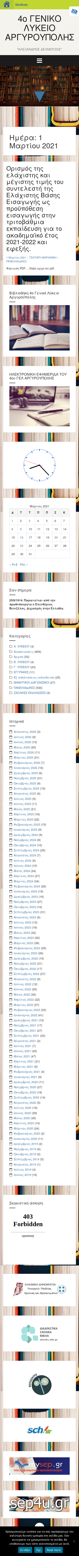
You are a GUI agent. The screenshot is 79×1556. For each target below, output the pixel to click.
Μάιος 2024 (22, 871)
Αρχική (18, 657)
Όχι (38, 1550)
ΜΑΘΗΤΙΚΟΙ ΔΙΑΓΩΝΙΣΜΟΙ (31, 682)
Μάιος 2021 (22, 1056)
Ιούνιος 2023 (22, 927)
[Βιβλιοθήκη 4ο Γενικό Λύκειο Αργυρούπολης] (39, 327)
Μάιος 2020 (22, 1118)
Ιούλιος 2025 (22, 799)
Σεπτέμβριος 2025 (26, 788)
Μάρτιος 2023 (23, 943)
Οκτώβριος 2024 (25, 845)
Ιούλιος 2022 (22, 984)
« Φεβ (13, 564)
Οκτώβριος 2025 (25, 783)
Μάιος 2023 (22, 933)
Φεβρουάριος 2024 (27, 886)
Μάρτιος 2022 (23, 1005)
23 (21, 546)
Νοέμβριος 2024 (25, 840)
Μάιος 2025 (22, 809)
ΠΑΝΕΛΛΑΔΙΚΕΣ (16, 261)
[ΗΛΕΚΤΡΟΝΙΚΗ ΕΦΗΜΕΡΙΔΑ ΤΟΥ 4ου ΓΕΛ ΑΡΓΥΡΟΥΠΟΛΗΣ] (39, 406)
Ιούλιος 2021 (22, 1046)
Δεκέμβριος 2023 (26, 896)
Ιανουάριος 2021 (25, 1077)
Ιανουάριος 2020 (25, 1139)
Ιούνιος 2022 (22, 989)
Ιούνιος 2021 (22, 1051)
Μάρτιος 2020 (23, 1128)
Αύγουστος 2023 (25, 917)
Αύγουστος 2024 (25, 855)
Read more (54, 1550)
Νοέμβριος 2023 (25, 902)
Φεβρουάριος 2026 (27, 763)
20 (56, 537)
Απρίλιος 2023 (24, 938)
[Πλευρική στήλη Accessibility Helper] (74, 11)
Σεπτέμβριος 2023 (26, 912)
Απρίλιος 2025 (24, 814)
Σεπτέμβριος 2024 (26, 850)
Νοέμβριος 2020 (25, 1087)
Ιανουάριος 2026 (25, 768)
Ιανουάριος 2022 (25, 1015)
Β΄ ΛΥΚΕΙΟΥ (22, 662)
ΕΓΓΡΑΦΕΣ (21, 672)
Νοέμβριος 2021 (25, 1025)
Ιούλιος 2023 (22, 922)
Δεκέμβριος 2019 (26, 1144)
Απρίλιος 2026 (24, 752)
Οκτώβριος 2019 (25, 1154)
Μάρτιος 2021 (23, 1066)
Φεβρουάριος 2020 (27, 1133)
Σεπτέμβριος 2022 (26, 974)
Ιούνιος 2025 (22, 804)
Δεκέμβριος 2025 (26, 773)
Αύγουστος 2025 (25, 793)
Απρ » (24, 564)
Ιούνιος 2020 (22, 1113)
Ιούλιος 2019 (22, 1169)
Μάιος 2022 (22, 994)
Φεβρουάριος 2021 (27, 1072)
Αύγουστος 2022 (25, 979)
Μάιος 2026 (22, 747)
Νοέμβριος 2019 (25, 1149)
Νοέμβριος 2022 (25, 963)
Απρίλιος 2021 (24, 1061)
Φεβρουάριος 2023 (27, 948)
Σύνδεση (21, 4)
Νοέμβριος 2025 (25, 778)
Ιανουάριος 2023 (25, 953)
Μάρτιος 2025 (23, 819)
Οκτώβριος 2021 (25, 1030)
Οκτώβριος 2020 (25, 1092)
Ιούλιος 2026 (22, 737)
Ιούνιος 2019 (22, 1175)
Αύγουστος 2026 (25, 732)
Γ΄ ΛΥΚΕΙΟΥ (22, 667)
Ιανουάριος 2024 (25, 891)
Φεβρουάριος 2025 (27, 824)
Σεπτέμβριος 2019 (26, 1159)
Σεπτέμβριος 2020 (26, 1097)
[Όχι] (74, 1541)
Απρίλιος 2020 (24, 1123)
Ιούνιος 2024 (22, 865)
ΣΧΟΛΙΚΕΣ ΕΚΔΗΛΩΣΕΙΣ (30, 693)
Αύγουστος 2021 (25, 1041)
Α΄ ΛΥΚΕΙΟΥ (22, 646)
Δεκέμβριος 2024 (26, 835)
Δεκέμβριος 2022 (26, 958)
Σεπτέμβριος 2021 (26, 1035)
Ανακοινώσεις (24, 652)
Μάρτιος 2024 (23, 881)
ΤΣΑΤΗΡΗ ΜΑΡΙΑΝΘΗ (42, 257)
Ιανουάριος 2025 (25, 829)
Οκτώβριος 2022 (25, 969)
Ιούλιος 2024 (22, 860)
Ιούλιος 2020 (22, 1108)
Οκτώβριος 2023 (25, 907)
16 (21, 537)
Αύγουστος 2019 (25, 1164)
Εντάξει (25, 1550)
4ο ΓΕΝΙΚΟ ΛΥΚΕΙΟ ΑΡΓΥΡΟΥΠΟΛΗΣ (39, 27)
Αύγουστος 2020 (25, 1103)
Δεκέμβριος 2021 (26, 1020)
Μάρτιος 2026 (23, 757)
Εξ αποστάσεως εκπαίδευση (34, 677)
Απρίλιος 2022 (24, 999)
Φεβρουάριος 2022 (27, 1010)
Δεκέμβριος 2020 (26, 1082)
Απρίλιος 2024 (24, 876)
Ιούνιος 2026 (22, 742)
